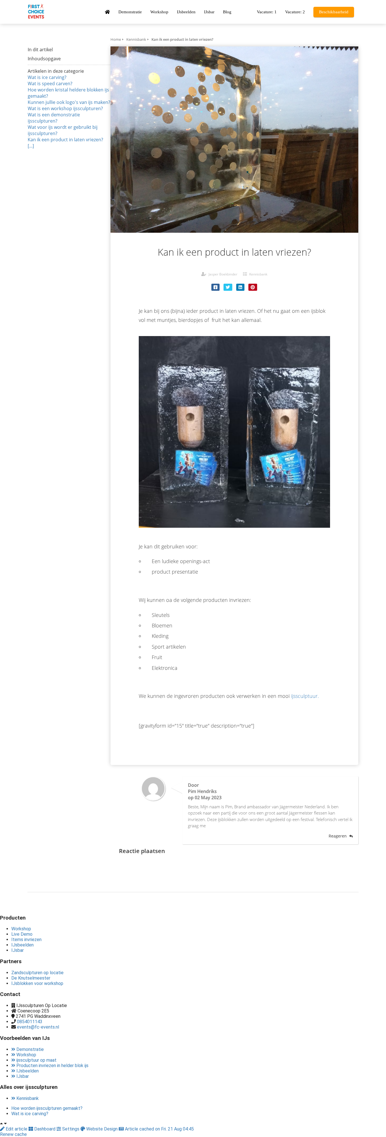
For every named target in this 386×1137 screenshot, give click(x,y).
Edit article (17, 1129)
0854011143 (29, 1021)
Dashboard (45, 1129)
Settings (71, 1129)
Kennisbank (258, 274)
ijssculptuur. (305, 696)
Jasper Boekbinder (223, 274)
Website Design (102, 1129)
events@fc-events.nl (38, 1027)
